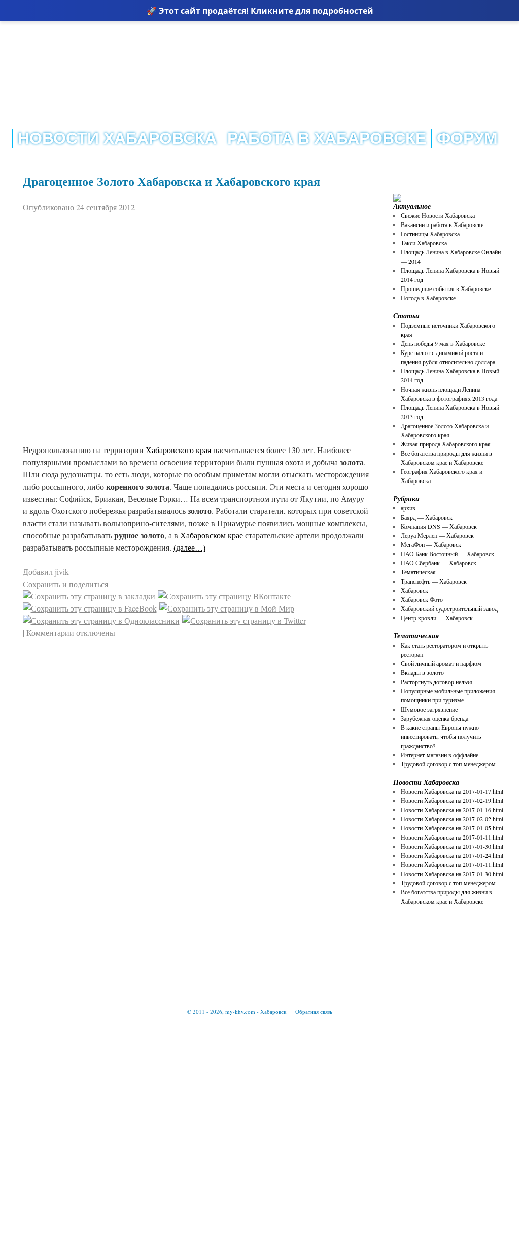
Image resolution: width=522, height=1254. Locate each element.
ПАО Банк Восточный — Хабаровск (447, 554)
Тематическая (418, 572)
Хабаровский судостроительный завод (449, 608)
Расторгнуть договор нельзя (436, 682)
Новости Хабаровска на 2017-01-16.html (452, 810)
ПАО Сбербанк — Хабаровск (438, 563)
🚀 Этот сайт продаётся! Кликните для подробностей (260, 10)
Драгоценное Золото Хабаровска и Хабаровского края (171, 181)
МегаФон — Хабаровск (431, 544)
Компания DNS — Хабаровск (439, 526)
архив (408, 508)
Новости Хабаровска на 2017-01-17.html (452, 791)
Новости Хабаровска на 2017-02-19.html (452, 800)
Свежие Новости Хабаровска (438, 215)
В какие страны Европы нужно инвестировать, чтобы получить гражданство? (441, 736)
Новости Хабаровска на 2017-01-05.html (452, 828)
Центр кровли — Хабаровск (437, 618)
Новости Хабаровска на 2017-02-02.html (452, 819)
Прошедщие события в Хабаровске (446, 288)
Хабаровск (414, 590)
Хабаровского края (178, 449)
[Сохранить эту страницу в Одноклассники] (101, 620)
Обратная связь (313, 1011)
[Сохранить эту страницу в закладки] (89, 596)
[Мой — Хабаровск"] (111, 48)
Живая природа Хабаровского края (446, 444)
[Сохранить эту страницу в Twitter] (244, 620)
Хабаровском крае (211, 535)
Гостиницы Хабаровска (430, 234)
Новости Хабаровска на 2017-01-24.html (452, 855)
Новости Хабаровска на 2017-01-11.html (452, 837)
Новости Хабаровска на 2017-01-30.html (452, 846)
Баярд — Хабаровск (427, 517)
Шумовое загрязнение (429, 709)
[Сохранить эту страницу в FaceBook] (90, 608)
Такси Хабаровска (424, 243)
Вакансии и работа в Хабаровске (442, 224)
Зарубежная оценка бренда (434, 718)
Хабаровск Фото (422, 599)
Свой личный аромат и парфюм (441, 663)
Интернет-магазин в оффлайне (439, 755)
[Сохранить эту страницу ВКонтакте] (224, 596)
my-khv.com (240, 1011)
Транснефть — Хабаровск (434, 581)
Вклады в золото (422, 672)
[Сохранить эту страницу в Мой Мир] (226, 608)
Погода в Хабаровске (428, 298)
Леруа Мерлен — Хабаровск (437, 535)
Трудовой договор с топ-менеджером (448, 764)
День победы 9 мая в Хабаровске (443, 343)
